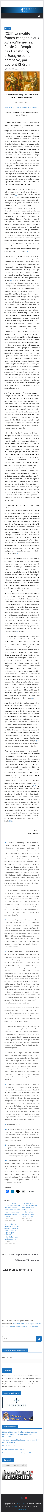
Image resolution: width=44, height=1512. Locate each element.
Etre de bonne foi (8, 1446)
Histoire (7, 28)
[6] (30, 350)
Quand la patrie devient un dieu (13, 1449)
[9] (32, 698)
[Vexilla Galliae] (22, 9)
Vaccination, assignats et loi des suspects (21, 1254)
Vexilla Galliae (21, 69)
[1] (35, 168)
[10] (37, 741)
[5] (34, 321)
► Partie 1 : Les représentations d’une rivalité (20, 107)
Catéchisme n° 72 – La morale (27, 1260)
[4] (11, 280)
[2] (16, 195)
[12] (10, 821)
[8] (17, 631)
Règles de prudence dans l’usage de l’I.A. (17, 1453)
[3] (27, 251)
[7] (17, 554)
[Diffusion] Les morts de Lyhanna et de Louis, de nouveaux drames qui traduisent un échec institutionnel (19, 1434)
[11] (34, 786)
